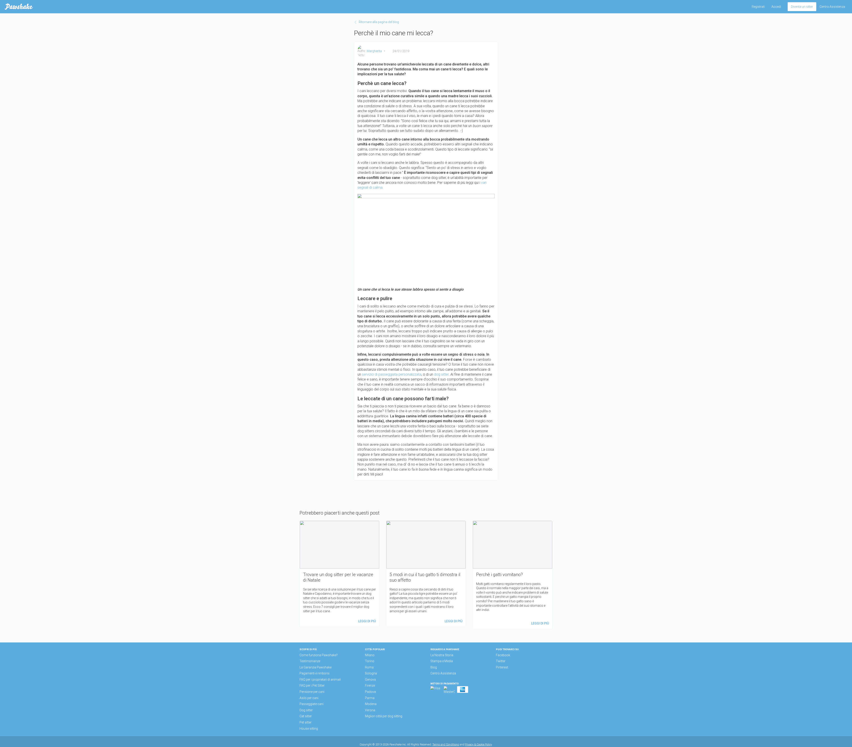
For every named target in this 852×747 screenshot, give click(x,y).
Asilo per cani (309, 698)
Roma (369, 667)
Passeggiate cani (311, 704)
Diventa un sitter (802, 6)
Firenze (370, 685)
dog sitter (441, 374)
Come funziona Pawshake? (319, 655)
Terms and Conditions (445, 744)
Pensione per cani (312, 692)
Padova (370, 692)
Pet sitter (306, 722)
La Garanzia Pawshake (315, 667)
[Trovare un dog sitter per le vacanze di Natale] (339, 574)
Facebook (503, 655)
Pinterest (502, 667)
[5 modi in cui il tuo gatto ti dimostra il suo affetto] (426, 574)
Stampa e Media (441, 661)
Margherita (374, 51)
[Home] (19, 6)
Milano (370, 655)
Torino (369, 661)
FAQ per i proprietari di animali (320, 679)
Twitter (500, 661)
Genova (370, 679)
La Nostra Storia (441, 655)
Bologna (371, 673)
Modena (371, 704)
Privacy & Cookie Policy (478, 744)
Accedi (776, 6)
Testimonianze (310, 661)
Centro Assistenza (832, 6)
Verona (370, 710)
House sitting (309, 728)
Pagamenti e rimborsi (314, 673)
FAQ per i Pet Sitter (312, 685)
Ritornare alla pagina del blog (379, 22)
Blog (433, 667)
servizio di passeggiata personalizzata (391, 374)
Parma (370, 698)
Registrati (758, 6)
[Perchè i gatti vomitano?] (512, 575)
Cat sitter (306, 716)
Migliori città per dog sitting (383, 716)
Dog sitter (306, 710)
